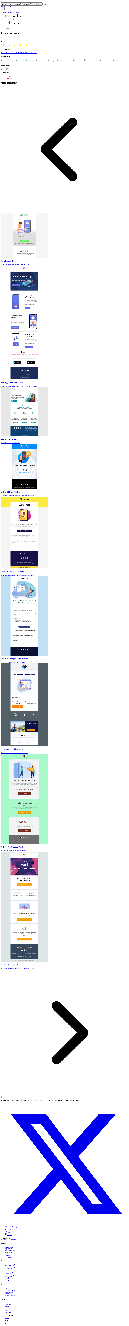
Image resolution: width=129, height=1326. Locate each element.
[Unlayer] (4, 1)
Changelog (8, 1273)
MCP (6, 1278)
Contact (7, 1310)
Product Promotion (6, 53)
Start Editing (4, 38)
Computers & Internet (7, 264)
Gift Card (28, 53)
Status (6, 1323)
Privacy (7, 1318)
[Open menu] (3, 8)
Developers (27, 4)
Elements (7, 1255)
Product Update (30, 968)
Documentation (9, 1265)
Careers (7, 1309)
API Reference (9, 1268)
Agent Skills (8, 1276)
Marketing (15, 53)
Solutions (17, 4)
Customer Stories (10, 1290)
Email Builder (9, 1247)
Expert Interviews (10, 1292)
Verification (23, 495)
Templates (8, 1293)
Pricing (45, 4)
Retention (34, 53)
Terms (6, 1320)
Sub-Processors (9, 1322)
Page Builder (8, 1249)
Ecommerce (9, 968)
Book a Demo (9, 1312)
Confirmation (10, 753)
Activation (17, 386)
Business (3, 662)
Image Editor (8, 1254)
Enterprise (8, 1304)
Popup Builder (9, 1252)
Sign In (3, 6)
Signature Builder (10, 1295)
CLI (6, 1281)
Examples (7, 1271)
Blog (6, 1288)
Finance (3, 443)
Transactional (18, 264)
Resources (37, 4)
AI (10, 4)
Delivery (16, 850)
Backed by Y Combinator (9, 1240)
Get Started (8, 6)
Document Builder (10, 1250)
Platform (4, 4)
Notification (21, 53)
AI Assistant (8, 1257)
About (6, 1303)
